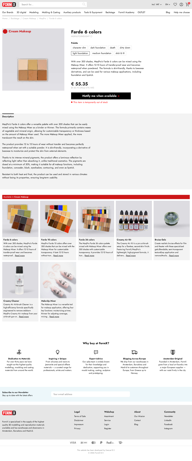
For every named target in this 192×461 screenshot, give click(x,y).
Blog (168, 12)
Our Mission (139, 416)
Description (8, 116)
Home (5, 18)
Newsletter (168, 416)
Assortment (109, 416)
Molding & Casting (51, 12)
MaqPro (42, 18)
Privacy (77, 428)
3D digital (21, 12)
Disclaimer (78, 420)
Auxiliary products (72, 12)
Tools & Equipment (93, 12)
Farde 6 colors (55, 18)
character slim (79, 47)
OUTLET (141, 12)
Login (106, 424)
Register (107, 428)
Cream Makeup (29, 18)
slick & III (120, 53)
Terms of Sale (80, 416)
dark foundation (98, 47)
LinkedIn (167, 420)
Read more (20, 255)
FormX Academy (126, 12)
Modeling (34, 12)
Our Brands (7, 12)
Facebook (168, 424)
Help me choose (182, 12)
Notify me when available (99, 96)
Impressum (79, 424)
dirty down (125, 47)
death (112, 47)
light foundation (80, 53)
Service (107, 420)
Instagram (168, 428)
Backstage (110, 12)
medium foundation (101, 53)
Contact (137, 420)
